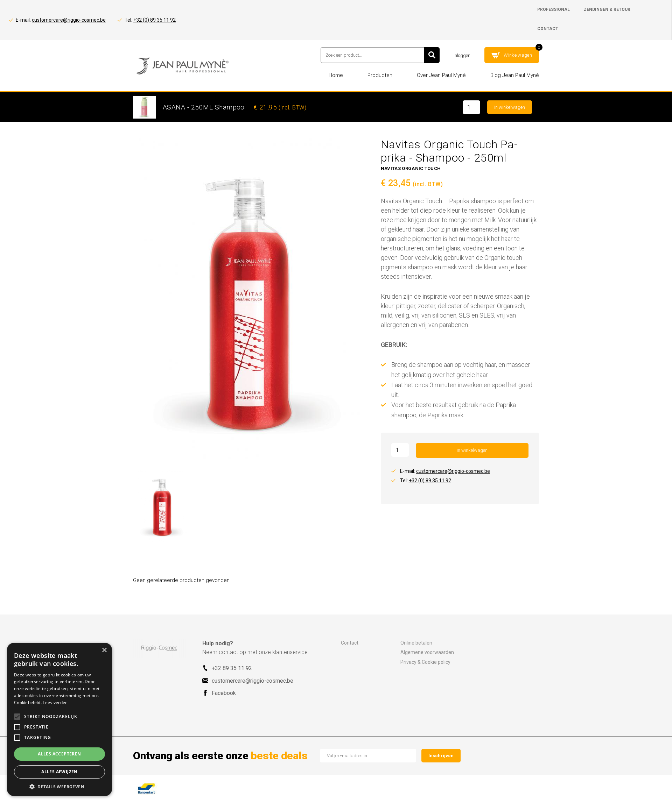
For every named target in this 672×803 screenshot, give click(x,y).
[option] (249, 298)
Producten (380, 75)
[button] (59, 786)
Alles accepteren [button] (59, 754)
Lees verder (55, 702)
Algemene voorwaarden (427, 652)
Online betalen (416, 643)
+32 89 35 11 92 (232, 668)
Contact (349, 643)
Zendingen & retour (607, 9)
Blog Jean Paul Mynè (514, 75)
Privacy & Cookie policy (425, 662)
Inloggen (462, 55)
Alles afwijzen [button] (59, 772)
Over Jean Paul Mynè (441, 75)
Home (336, 75)
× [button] (104, 650)
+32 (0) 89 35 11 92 (154, 20)
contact (547, 28)
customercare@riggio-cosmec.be (69, 20)
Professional (553, 9)
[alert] (59, 719)
